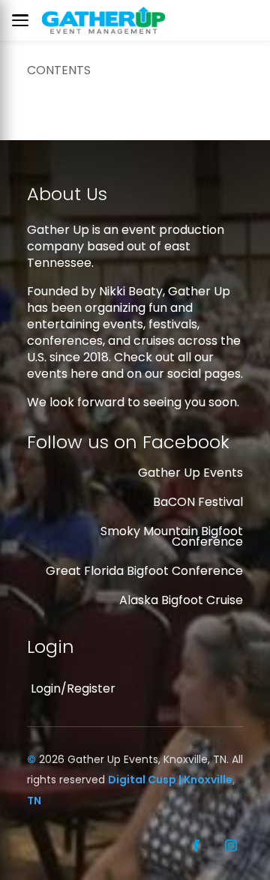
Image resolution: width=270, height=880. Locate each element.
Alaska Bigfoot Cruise (181, 600)
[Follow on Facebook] (196, 846)
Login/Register (73, 688)
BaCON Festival (198, 501)
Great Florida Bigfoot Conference (144, 570)
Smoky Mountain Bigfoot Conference (171, 536)
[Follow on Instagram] (231, 846)
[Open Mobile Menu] (24, 20)
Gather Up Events (190, 472)
